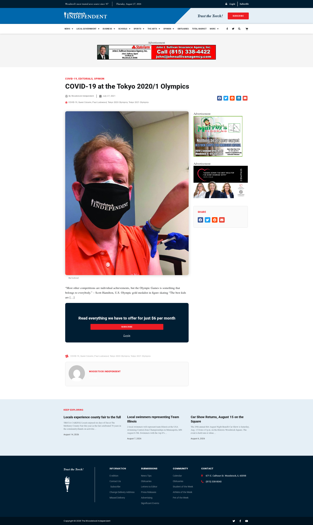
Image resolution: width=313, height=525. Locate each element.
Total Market (199, 29)
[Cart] (247, 29)
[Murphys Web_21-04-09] (218, 155)
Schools (122, 29)
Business (107, 29)
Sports (137, 29)
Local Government (86, 29)
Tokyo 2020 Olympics (118, 102)
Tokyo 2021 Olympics (139, 102)
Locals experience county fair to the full (92, 417)
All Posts (93, 378)
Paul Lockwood (99, 102)
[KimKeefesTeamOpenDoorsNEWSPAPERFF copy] (221, 197)
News (67, 29)
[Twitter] (234, 521)
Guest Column (85, 102)
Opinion (167, 29)
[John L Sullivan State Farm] (156, 58)
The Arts (152, 29)
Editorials (85, 78)
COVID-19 (71, 78)
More (213, 29)
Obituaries (183, 29)
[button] (219, 98)
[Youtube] (246, 521)
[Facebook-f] (240, 521)
